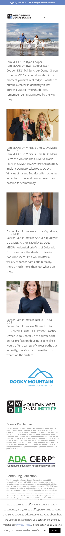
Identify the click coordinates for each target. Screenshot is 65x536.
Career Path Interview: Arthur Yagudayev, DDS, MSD (32, 233)
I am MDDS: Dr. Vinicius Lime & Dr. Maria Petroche (32, 149)
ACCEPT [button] (54, 530)
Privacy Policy (23, 524)
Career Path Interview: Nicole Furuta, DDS (29, 321)
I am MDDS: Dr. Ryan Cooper (24, 62)
